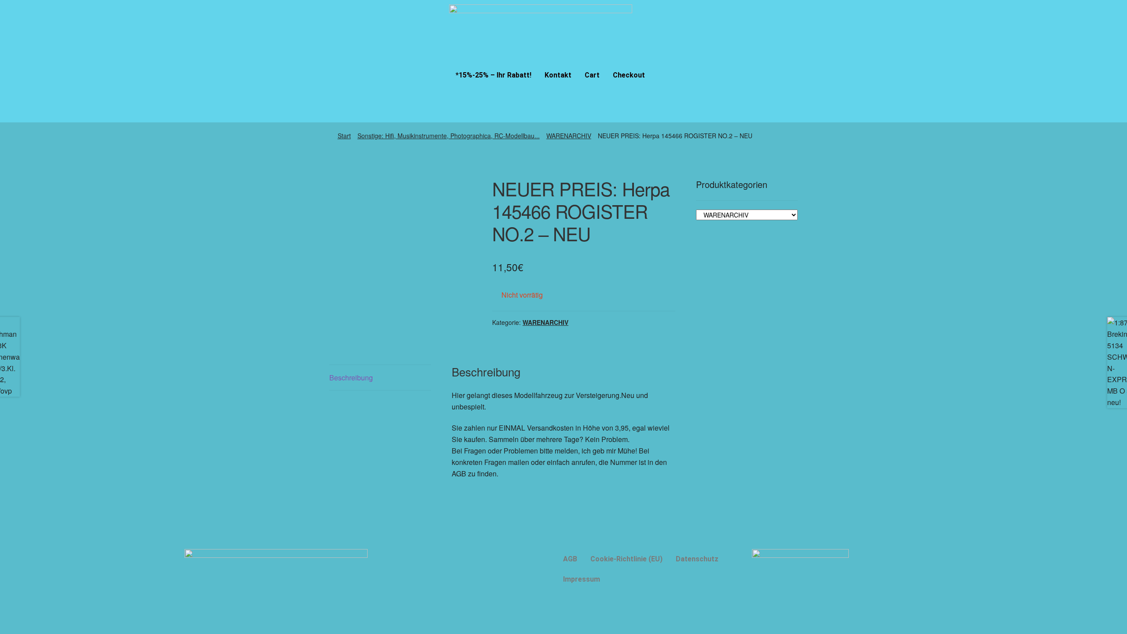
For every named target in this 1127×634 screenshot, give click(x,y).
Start (344, 135)
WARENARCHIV (568, 135)
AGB (570, 559)
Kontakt (558, 75)
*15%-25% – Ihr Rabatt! (493, 75)
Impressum (581, 579)
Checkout (629, 75)
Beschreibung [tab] (351, 377)
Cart (592, 75)
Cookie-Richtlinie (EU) (626, 559)
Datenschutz (697, 559)
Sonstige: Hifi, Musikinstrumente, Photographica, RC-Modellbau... (448, 135)
